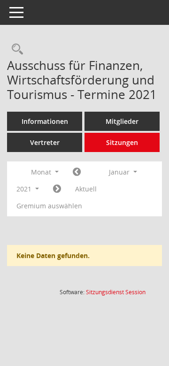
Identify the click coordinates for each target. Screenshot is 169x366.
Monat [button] (42, 172)
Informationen (45, 121)
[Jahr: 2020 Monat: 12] (77, 172)
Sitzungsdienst (116, 292)
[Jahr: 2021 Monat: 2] (57, 189)
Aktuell (86, 188)
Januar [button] (120, 172)
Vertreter (45, 142)
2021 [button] (24, 188)
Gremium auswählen (49, 205)
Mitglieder (122, 121)
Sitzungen (122, 142)
